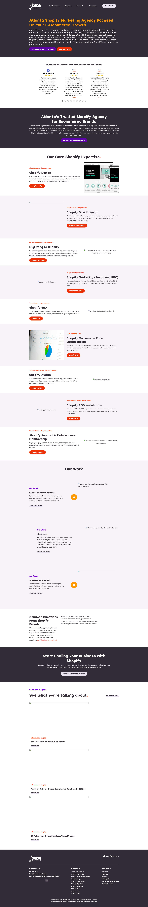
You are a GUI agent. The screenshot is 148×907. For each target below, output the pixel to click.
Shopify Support (37, 452)
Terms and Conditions (86, 899)
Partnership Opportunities (110, 881)
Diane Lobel (74, 73)
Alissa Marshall (48, 73)
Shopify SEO (36, 318)
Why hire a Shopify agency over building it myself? (80, 621)
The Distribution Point (40, 580)
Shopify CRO (73, 355)
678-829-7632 (33, 871)
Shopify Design (37, 186)
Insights (104, 876)
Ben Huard (99, 73)
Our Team (105, 871)
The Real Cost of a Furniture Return (48, 742)
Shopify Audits (37, 388)
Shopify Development (77, 225)
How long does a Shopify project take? (76, 616)
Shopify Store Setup (77, 874)
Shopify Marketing (75, 290)
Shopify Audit (75, 893)
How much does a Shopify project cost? (76, 619)
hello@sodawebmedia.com (38, 874)
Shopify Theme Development (80, 876)
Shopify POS (73, 418)
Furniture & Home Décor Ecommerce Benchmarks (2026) (58, 789)
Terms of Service (90, 901)
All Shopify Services (77, 871)
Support (68, 6)
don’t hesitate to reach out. (47, 640)
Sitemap (95, 899)
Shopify (43, 738)
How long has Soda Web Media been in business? (79, 623)
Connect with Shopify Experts (43, 49)
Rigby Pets (42, 534)
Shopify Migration (38, 260)
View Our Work (64, 49)
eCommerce (35, 738)
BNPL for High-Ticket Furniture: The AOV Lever (53, 836)
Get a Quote (109, 6)
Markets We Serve (107, 884)
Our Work (79, 6)
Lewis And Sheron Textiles (42, 493)
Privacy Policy (76, 899)
